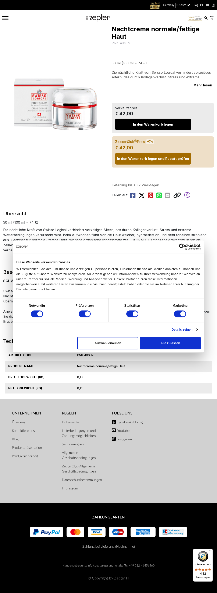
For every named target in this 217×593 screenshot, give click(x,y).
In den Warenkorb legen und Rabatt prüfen (153, 159)
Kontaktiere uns (23, 430)
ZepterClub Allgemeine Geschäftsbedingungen (79, 469)
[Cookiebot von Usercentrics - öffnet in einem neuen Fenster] (182, 247)
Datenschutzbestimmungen (82, 480)
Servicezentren (73, 444)
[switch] (85, 313)
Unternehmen (26, 413)
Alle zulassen (170, 343)
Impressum (70, 488)
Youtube (123, 430)
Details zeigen (181, 329)
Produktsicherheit (25, 456)
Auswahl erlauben (108, 343)
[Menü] (210, 551)
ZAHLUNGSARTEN (108, 517)
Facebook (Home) (130, 422)
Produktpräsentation (27, 447)
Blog (15, 439)
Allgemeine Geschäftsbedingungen (79, 455)
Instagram (124, 439)
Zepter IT (121, 578)
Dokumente (70, 422)
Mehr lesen (202, 85)
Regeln (69, 413)
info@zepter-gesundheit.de (105, 565)
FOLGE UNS (122, 413)
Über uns (18, 422)
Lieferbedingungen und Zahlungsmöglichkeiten (79, 433)
